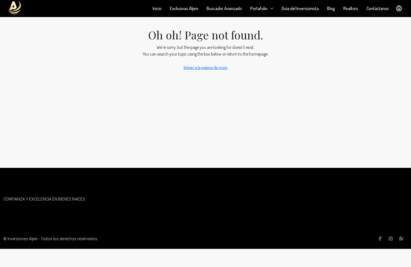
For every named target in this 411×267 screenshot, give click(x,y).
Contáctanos (378, 8)
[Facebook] (381, 239)
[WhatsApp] (402, 239)
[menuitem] (399, 8)
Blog (331, 8)
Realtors (350, 8)
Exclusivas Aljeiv (184, 8)
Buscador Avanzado (224, 8)
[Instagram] (392, 239)
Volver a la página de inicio (205, 67)
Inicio (157, 8)
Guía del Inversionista (300, 8)
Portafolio (259, 8)
